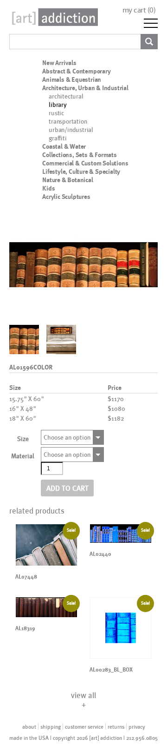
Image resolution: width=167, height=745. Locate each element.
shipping (50, 726)
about (29, 726)
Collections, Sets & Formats (79, 154)
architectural (66, 96)
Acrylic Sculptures (66, 196)
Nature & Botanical (67, 180)
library (58, 104)
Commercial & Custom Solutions (85, 163)
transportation (68, 121)
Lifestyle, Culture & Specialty (81, 171)
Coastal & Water (64, 146)
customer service (84, 726)
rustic (56, 113)
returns (116, 726)
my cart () (139, 10)
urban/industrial (71, 129)
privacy (136, 726)
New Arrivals (59, 62)
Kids (48, 188)
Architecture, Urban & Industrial (85, 88)
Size (23, 438)
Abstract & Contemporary (76, 71)
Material (22, 456)
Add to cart (67, 487)
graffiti (57, 138)
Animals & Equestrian (71, 79)
